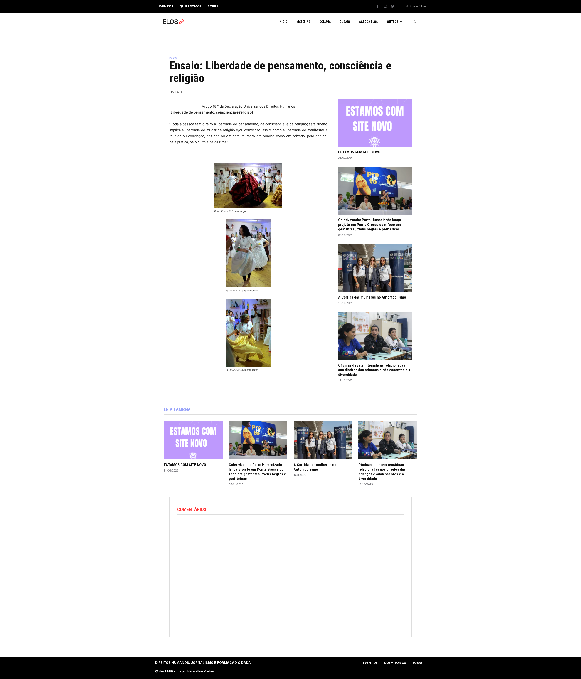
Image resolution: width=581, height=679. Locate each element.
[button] (415, 22)
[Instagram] (385, 6)
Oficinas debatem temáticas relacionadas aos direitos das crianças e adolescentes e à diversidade (374, 370)
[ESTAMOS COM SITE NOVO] (375, 122)
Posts (173, 57)
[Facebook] (378, 6)
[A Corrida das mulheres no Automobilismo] (375, 268)
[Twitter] (393, 6)
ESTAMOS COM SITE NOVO (359, 152)
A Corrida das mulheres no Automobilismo (372, 297)
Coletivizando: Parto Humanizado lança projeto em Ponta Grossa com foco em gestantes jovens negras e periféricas (369, 224)
